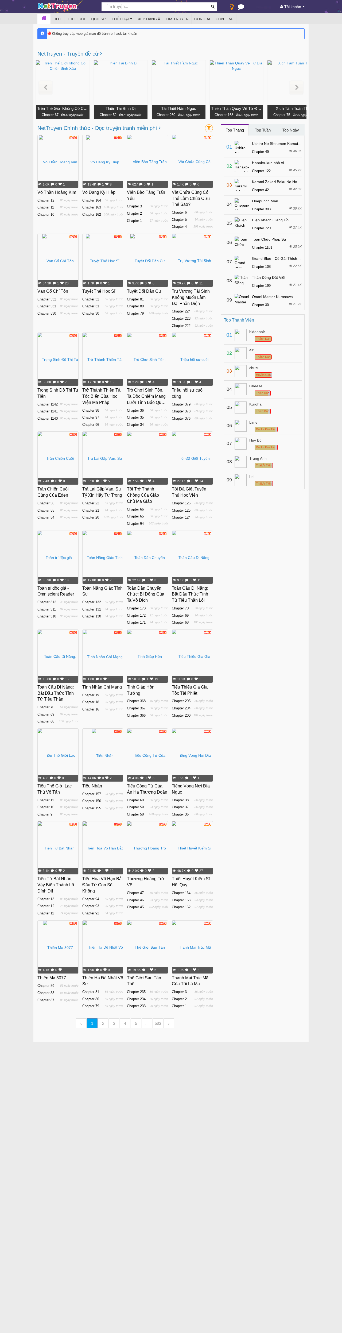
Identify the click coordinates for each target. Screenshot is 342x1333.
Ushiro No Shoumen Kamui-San (279, 143)
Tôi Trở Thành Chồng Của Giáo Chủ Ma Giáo (143, 495)
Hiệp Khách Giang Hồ (270, 220)
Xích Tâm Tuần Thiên (294, 108)
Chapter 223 (181, 318)
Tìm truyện (177, 19)
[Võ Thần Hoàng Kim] (58, 162)
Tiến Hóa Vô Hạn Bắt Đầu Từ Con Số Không (102, 884)
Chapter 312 (46, 602)
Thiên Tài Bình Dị (120, 108)
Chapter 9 (44, 814)
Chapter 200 (181, 715)
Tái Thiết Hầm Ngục (178, 108)
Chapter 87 (45, 1000)
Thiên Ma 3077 (51, 978)
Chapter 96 (90, 425)
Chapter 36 (135, 410)
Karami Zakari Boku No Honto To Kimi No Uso (290, 182)
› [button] (168, 1023)
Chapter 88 (45, 993)
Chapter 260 (166, 115)
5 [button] (136, 1023)
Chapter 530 (46, 313)
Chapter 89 (45, 986)
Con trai (225, 19)
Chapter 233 (136, 1006)
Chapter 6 (179, 212)
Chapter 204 (181, 708)
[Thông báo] (241, 8)
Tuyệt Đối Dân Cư (144, 291)
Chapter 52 (108, 115)
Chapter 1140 (47, 418)
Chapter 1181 (262, 247)
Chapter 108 (261, 267)
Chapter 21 (90, 510)
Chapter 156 (91, 801)
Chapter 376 (181, 418)
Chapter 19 (90, 695)
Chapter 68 (180, 622)
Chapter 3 (134, 206)
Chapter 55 (45, 510)
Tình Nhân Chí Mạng (102, 687)
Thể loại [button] (120, 19)
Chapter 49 (260, 152)
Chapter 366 (136, 715)
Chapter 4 (179, 227)
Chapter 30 (90, 313)
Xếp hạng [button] (148, 19)
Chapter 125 (181, 510)
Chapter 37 (180, 807)
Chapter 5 (179, 220)
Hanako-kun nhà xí (268, 163)
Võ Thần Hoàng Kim (56, 192)
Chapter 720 (261, 228)
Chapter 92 (90, 913)
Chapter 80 (135, 306)
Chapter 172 (136, 615)
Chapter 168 (224, 115)
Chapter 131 (91, 609)
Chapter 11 (45, 207)
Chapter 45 (135, 907)
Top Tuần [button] (263, 130)
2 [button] (103, 1023)
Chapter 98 (90, 410)
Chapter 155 (91, 808)
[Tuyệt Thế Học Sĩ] (102, 260)
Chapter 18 (90, 702)
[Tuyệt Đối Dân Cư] (147, 260)
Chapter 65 (135, 516)
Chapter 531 (46, 306)
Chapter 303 (261, 209)
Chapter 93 (90, 906)
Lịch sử (98, 19)
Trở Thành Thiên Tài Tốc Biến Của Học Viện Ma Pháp (102, 396)
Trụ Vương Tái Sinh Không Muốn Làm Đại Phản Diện (191, 297)
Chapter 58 (135, 814)
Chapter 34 (135, 425)
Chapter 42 (260, 190)
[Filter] (209, 128)
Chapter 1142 (47, 404)
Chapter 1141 (47, 411)
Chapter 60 (135, 800)
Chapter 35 (135, 417)
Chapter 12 (45, 200)
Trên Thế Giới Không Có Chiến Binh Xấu (62, 108)
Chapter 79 (135, 313)
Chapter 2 (134, 213)
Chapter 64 (135, 523)
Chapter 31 (90, 306)
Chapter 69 (180, 615)
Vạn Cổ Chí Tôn (52, 291)
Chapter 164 (91, 200)
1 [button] (92, 1023)
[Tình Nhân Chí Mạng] (103, 656)
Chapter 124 (181, 517)
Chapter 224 (181, 311)
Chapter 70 (180, 608)
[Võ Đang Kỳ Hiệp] (102, 162)
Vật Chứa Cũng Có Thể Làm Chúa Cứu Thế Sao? (191, 198)
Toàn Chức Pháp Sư (269, 239)
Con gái (202, 19)
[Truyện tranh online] (65, 7)
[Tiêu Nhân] (103, 755)
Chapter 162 (91, 214)
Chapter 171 (136, 622)
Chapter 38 (180, 800)
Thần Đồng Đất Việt (268, 277)
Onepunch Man (265, 201)
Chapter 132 (91, 602)
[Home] (43, 19)
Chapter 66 (135, 509)
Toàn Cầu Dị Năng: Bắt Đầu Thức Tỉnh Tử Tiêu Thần (55, 693)
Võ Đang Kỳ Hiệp (98, 192)
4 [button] (125, 1023)
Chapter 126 (181, 503)
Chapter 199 (261, 286)
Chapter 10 (45, 214)
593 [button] (158, 1023)
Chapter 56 (45, 503)
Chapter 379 (181, 404)
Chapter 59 (135, 807)
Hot (57, 19)
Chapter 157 (91, 794)
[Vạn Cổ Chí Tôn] (58, 260)
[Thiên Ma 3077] (58, 947)
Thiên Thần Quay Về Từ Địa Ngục (236, 108)
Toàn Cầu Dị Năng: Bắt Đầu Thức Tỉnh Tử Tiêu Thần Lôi (190, 594)
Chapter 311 (46, 609)
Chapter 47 (135, 893)
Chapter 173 (136, 608)
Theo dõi (76, 19)
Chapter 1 (134, 221)
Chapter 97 (90, 417)
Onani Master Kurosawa (272, 297)
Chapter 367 (136, 708)
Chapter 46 (135, 900)
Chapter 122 (261, 171)
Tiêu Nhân (92, 786)
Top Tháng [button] (235, 130)
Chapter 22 (90, 503)
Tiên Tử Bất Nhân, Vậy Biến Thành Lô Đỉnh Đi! (55, 884)
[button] (45, 87)
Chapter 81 (135, 299)
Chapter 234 (136, 999)
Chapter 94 (90, 899)
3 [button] (114, 1023)
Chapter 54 (45, 517)
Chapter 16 (90, 709)
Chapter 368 (136, 701)
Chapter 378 (181, 411)
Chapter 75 (281, 115)
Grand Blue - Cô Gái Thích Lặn (278, 258)
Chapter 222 (181, 326)
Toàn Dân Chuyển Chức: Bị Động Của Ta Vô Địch (145, 594)
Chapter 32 (90, 299)
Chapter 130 (91, 616)
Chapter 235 (136, 992)
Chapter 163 (91, 207)
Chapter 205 (181, 701)
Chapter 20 (90, 517)
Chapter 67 (50, 115)
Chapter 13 (45, 899)
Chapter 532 (46, 299)
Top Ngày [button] (290, 130)
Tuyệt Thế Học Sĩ (98, 291)
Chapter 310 (46, 616)
